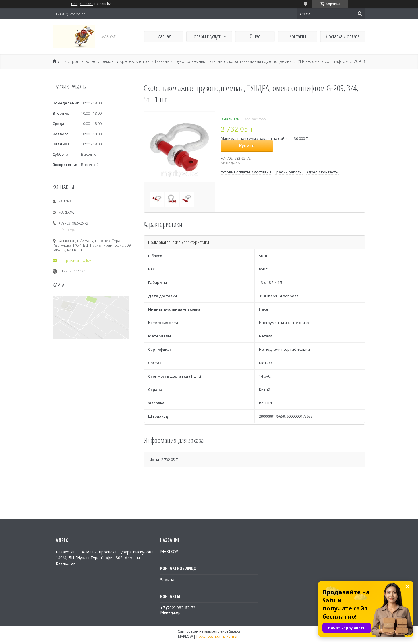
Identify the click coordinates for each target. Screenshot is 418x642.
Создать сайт (82, 4)
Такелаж (161, 61)
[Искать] (359, 13)
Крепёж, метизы (135, 61)
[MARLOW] (74, 36)
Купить (246, 145)
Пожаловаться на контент (218, 636)
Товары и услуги (206, 36)
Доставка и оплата (343, 36)
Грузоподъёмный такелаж (197, 61)
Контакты (297, 36)
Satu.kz (234, 631)
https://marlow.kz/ (76, 260)
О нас (255, 36)
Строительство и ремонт (91, 61)
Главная (163, 36)
